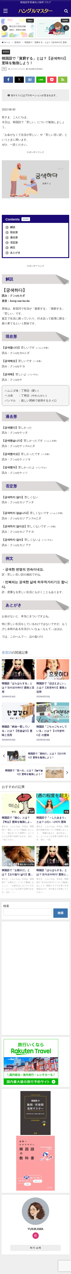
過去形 (12, 237)
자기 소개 (35, 1248)
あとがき (13, 252)
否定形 (12, 242)
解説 (10, 227)
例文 (10, 247)
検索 (6, 905)
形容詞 (6, 52)
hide (26, 219)
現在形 (12, 232)
